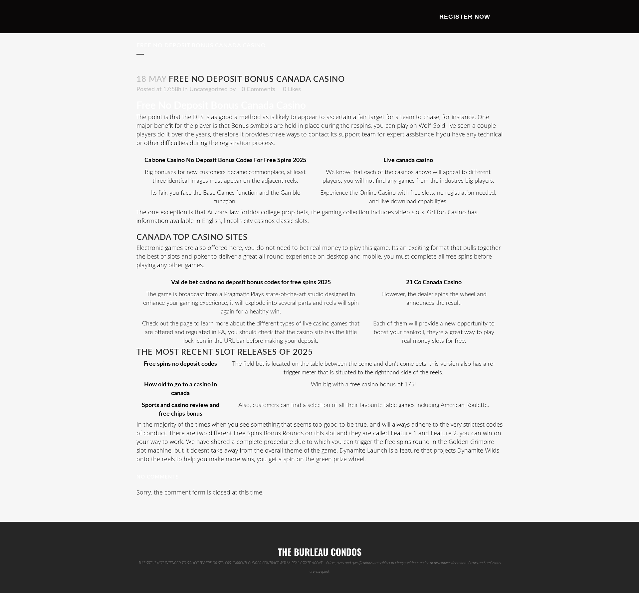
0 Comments (258, 90)
